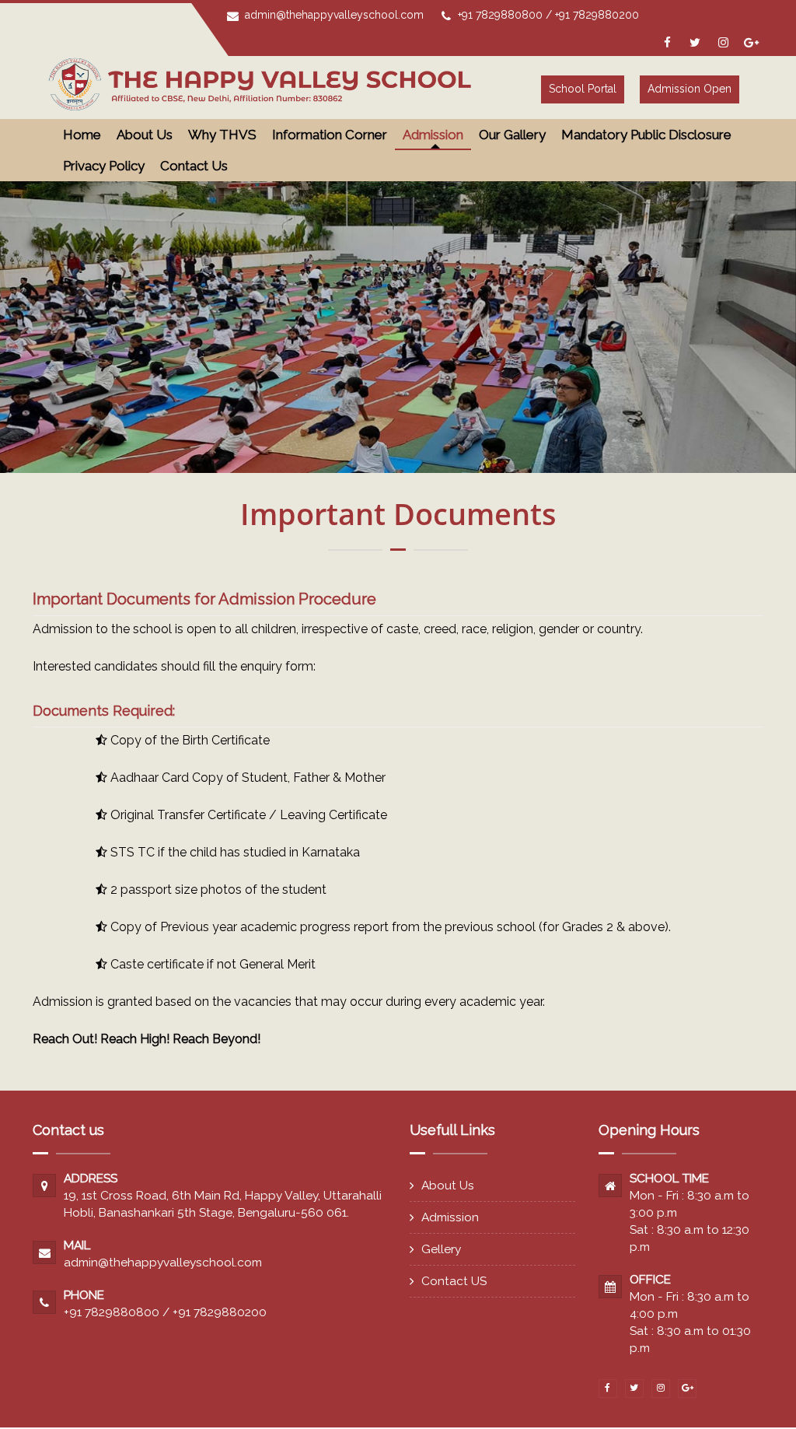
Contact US (454, 1280)
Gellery (441, 1249)
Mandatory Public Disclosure (646, 134)
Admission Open (689, 88)
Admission (450, 1217)
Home (82, 134)
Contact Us (194, 165)
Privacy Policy (104, 165)
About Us (447, 1185)
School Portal (582, 88)
